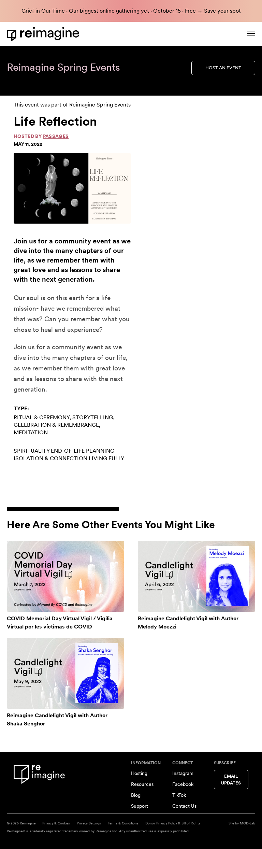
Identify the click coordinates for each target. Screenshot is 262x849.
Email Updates (231, 780)
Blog (136, 795)
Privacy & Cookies (56, 823)
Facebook (182, 784)
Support (139, 806)
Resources (142, 784)
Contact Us (184, 806)
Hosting (139, 773)
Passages (56, 136)
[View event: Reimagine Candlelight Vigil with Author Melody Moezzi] (196, 576)
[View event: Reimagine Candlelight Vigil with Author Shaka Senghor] (65, 673)
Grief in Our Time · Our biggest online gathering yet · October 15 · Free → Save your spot (131, 11)
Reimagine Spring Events (100, 104)
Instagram (182, 773)
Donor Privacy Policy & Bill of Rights (172, 823)
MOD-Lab (247, 823)
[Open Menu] (251, 33)
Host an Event (223, 67)
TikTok (179, 795)
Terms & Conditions (123, 823)
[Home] (44, 34)
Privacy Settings (89, 823)
